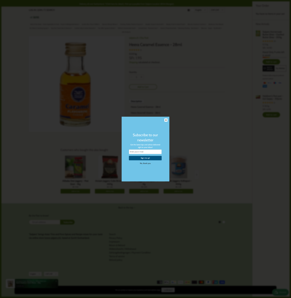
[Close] (166, 120)
